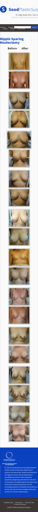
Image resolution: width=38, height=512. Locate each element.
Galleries (21, 28)
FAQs (12, 28)
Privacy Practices (20, 504)
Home (2, 27)
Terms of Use (29, 502)
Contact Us (19, 502)
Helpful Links (8, 502)
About (11, 27)
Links (5, 28)
